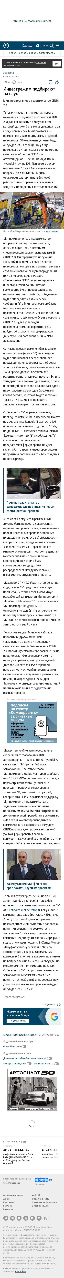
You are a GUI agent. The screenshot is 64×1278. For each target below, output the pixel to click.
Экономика (8, 72)
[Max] (39, 1218)
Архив (6, 1198)
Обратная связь (40, 1198)
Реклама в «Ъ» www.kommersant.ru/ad (32, 20)
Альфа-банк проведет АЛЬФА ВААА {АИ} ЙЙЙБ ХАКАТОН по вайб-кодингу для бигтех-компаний (18, 1159)
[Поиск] (51, 45)
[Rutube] (32, 1218)
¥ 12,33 (32, 53)
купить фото (52, 231)
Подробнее (20, 1271)
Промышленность (43, 1063)
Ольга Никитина (12, 1046)
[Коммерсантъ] (6, 45)
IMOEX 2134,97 (46, 53)
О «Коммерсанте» (13, 1195)
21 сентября (31, 910)
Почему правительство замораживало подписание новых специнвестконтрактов (30, 506)
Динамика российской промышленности (24, 1058)
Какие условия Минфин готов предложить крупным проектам (29, 886)
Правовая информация (44, 1202)
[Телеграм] (5, 1218)
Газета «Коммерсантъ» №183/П (20, 1034)
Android (36, 1195)
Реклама (7, 1205)
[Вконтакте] (12, 1218)
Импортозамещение (14, 1063)
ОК (56, 63)
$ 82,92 (12, 53)
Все (24, 1141)
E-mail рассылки (40, 1205)
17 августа (13, 910)
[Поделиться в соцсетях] (57, 82)
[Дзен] (19, 1218)
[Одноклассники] (25, 1218)
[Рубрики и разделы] (57, 45)
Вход (45, 45)
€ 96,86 (22, 53)
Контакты (8, 1202)
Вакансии (8, 1209)
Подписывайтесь (18, 1020)
